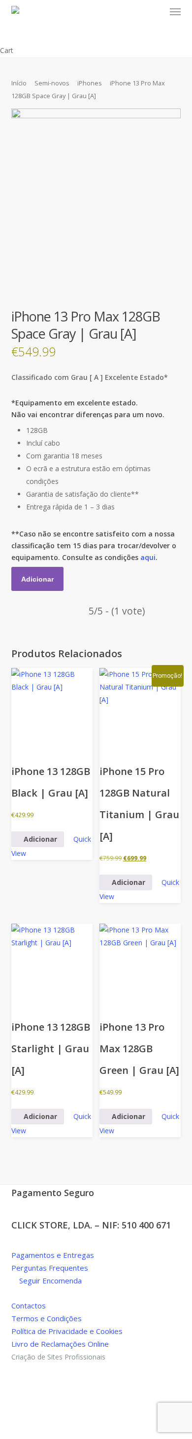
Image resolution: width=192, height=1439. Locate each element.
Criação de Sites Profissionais (58, 1356)
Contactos (28, 1305)
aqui (148, 557)
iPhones (89, 83)
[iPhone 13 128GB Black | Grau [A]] (52, 708)
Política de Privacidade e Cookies (67, 1331)
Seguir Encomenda (49, 1280)
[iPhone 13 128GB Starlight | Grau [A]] (52, 964)
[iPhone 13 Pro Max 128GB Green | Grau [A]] (140, 964)
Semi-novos (51, 83)
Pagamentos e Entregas (52, 1255)
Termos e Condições (46, 1318)
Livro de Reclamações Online (60, 1344)
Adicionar (37, 579)
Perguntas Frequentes (49, 1268)
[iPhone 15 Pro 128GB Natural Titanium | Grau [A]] (140, 708)
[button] (175, 12)
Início (19, 83)
